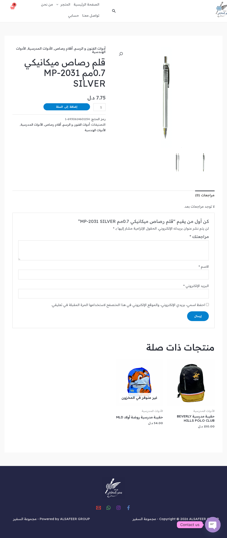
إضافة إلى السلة (66, 106)
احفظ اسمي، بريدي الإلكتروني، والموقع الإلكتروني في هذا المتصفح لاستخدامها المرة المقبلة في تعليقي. (128, 305)
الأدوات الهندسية (95, 130)
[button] (113, 11)
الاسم (204, 266)
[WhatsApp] (108, 507)
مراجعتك (199, 236)
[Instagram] (118, 507)
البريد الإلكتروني (196, 286)
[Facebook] (128, 507)
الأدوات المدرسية (40, 48)
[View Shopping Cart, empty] (13, 10)
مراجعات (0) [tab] (205, 195)
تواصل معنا (90, 15)
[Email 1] (98, 507)
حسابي (73, 15)
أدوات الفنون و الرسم (90, 48)
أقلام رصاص (63, 48)
